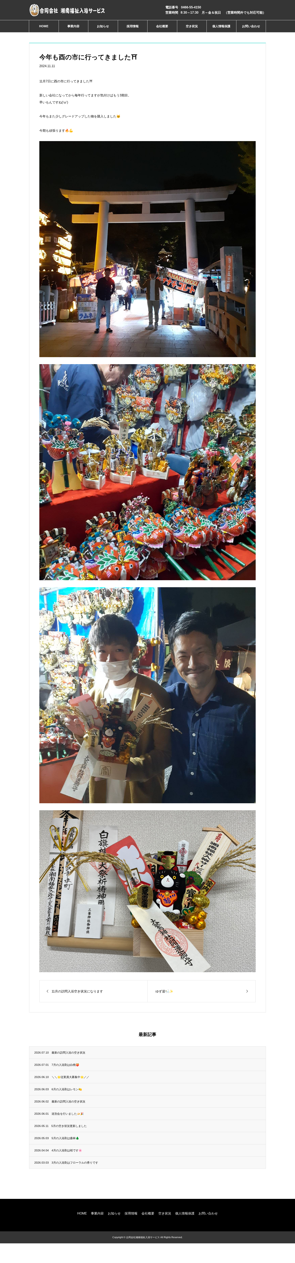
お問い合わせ (251, 26)
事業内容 (73, 26)
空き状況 (192, 26)
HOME (43, 26)
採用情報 (133, 26)
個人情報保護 (221, 26)
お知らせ (103, 26)
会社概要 (162, 26)
